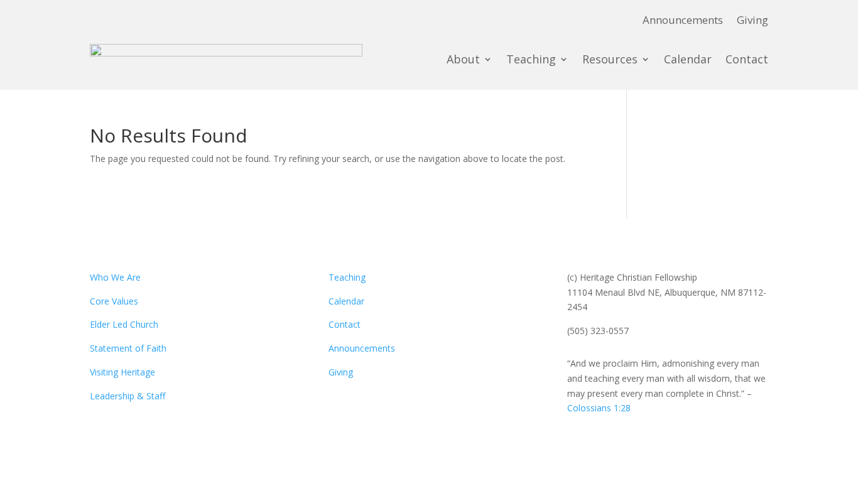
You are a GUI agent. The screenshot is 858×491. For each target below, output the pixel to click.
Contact (746, 59)
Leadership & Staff (127, 396)
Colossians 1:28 (599, 408)
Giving (752, 21)
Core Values (114, 301)
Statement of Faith (128, 348)
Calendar (688, 59)
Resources (610, 59)
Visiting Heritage (122, 372)
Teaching (531, 59)
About (463, 59)
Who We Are (115, 277)
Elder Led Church (124, 324)
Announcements (683, 21)
